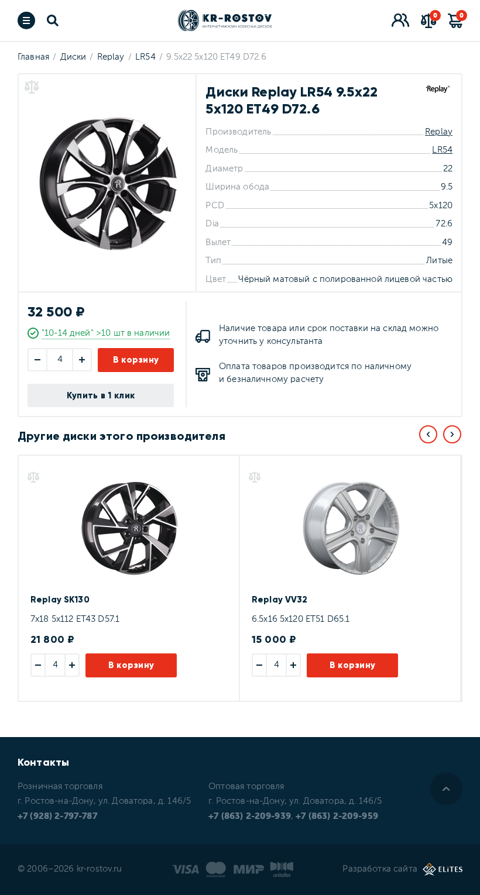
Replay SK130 (60, 599)
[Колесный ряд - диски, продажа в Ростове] (225, 20)
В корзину (136, 359)
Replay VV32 (280, 599)
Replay (438, 132)
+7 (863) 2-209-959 (337, 816)
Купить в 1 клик (101, 395)
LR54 (442, 150)
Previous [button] (428, 434)
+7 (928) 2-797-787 (57, 816)
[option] (128, 578)
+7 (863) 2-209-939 (249, 816)
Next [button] (452, 434)
